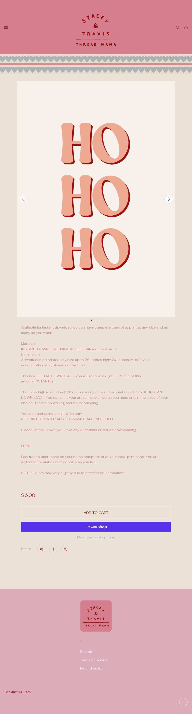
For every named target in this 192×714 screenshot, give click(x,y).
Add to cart (96, 513)
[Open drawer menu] (6, 27)
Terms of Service (94, 660)
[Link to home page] (96, 618)
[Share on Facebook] (53, 549)
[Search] (178, 27)
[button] (91, 320)
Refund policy (91, 668)
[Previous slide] (23, 199)
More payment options (96, 537)
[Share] (41, 549)
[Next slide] (169, 199)
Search (86, 651)
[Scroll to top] (183, 702)
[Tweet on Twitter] (65, 549)
